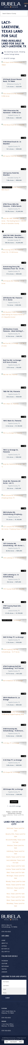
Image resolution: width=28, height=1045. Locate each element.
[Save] (25, 62)
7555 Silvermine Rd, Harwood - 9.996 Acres (12, 112)
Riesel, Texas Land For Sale (15, 885)
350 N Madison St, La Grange (11, 699)
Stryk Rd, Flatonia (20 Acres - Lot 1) (11, 482)
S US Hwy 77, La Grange (12, 760)
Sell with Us (6, 951)
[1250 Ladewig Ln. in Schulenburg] (14, 564)
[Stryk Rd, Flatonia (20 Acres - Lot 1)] (14, 471)
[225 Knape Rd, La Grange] (14, 779)
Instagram (5, 966)
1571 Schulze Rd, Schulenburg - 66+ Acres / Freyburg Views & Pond (13, 545)
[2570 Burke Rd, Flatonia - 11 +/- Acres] (14, 287)
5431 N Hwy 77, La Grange (13, 637)
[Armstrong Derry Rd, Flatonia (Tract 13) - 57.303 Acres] (14, 256)
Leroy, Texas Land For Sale (15, 866)
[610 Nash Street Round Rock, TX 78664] (14, 69)
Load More (14, 801)
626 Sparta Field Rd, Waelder (11, 174)
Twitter (4, 969)
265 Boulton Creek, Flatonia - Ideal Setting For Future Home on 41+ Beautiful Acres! (14, 330)
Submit (7, 998)
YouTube (4, 963)
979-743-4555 (6, 931)
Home (3, 940)
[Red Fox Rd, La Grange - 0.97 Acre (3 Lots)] (14, 350)
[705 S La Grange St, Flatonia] (14, 439)
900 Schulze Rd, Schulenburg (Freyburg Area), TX (12, 513)
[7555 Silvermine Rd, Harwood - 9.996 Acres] (14, 100)
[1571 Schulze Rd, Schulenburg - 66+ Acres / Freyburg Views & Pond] (14, 533)
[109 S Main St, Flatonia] (14, 410)
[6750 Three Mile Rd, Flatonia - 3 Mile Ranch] (14, 194)
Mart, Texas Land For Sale (15, 872)
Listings (4, 946)
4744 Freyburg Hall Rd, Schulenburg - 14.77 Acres (13, 667)
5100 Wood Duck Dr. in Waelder (12, 143)
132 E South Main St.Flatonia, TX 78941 (9, 1012)
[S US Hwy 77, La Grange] (14, 749)
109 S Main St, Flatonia (12, 421)
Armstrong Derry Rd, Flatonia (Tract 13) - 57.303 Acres (13, 268)
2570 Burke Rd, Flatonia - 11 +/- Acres (13, 299)
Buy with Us (5, 949)
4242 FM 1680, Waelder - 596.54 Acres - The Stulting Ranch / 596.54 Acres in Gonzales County (13, 236)
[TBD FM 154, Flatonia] (14, 381)
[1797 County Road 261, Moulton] (14, 595)
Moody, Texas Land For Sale (15, 881)
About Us (5, 943)
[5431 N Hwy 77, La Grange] (14, 627)
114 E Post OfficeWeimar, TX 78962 (8, 1025)
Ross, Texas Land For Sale (15, 894)
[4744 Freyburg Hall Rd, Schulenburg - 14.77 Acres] (14, 656)
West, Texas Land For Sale (16, 900)
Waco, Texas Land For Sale (15, 897)
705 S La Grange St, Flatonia (10, 451)
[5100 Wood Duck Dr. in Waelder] (14, 131)
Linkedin (4, 972)
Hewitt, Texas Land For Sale (15, 857)
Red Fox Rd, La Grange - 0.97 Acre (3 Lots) (12, 361)
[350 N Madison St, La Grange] (14, 687)
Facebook (5, 961)
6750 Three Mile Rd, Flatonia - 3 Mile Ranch (12, 205)
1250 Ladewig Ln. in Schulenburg (11, 576)
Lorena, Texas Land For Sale (15, 869)
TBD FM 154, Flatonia (11, 391)
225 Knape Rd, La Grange (13, 789)
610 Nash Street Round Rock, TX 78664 (12, 80)
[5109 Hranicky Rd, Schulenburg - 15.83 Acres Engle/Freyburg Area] (14, 718)
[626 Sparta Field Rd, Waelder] (14, 162)
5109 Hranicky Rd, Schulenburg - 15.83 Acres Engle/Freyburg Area (13, 730)
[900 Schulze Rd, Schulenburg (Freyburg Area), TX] (14, 502)
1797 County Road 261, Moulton (12, 607)
